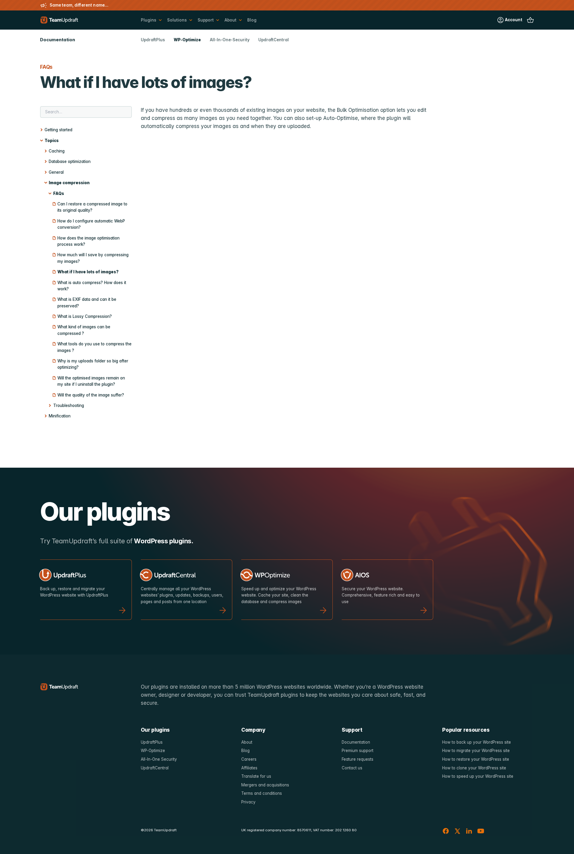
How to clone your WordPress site (474, 767)
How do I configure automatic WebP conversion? (91, 224)
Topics (52, 140)
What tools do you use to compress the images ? (94, 347)
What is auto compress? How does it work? (91, 285)
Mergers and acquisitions (265, 785)
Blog (252, 20)
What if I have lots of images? (88, 271)
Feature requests (357, 759)
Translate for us (256, 776)
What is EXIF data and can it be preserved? (86, 302)
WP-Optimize (187, 39)
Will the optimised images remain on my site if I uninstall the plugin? (91, 381)
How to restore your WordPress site (475, 759)
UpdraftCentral (273, 39)
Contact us (352, 767)
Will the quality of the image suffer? (90, 395)
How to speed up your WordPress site (477, 776)
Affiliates (249, 767)
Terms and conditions (261, 793)
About (246, 742)
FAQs (58, 193)
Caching (57, 151)
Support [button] (206, 20)
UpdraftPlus (153, 39)
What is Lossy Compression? (84, 316)
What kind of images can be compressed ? (83, 330)
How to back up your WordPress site (476, 742)
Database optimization (70, 161)
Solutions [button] (177, 20)
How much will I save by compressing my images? (93, 257)
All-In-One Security (159, 759)
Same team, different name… (79, 5)
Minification (60, 416)
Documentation (356, 742)
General (56, 172)
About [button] (230, 20)
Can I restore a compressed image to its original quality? (92, 207)
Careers (249, 759)
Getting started (58, 129)
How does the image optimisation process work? (88, 241)
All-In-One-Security (230, 39)
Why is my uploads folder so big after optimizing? (92, 364)
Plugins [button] (148, 20)
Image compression (69, 182)
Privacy (248, 802)
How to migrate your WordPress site (476, 750)
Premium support (357, 750)
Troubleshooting (68, 405)
